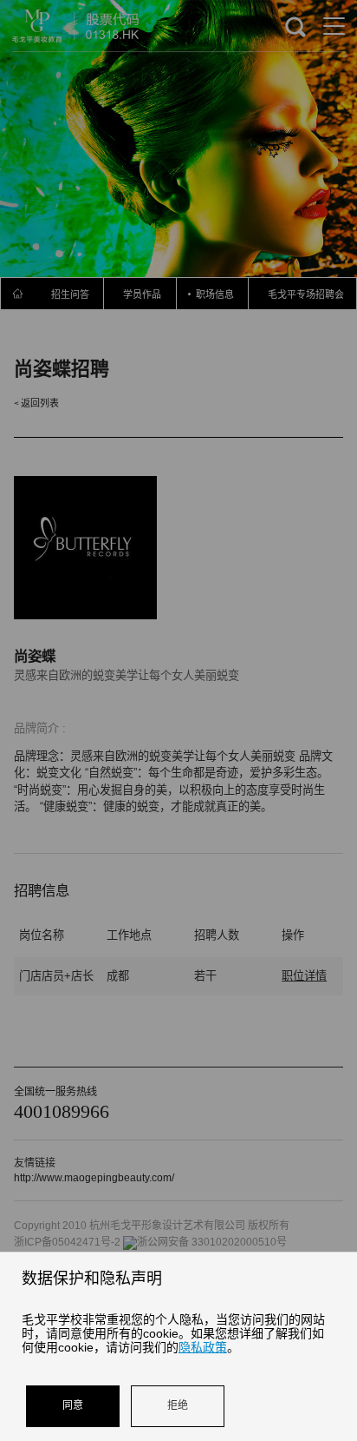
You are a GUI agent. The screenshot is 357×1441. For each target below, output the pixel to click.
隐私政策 (202, 1347)
